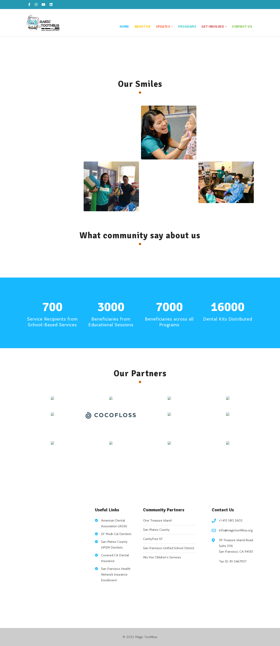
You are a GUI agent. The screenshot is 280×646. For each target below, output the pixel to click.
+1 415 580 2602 (230, 520)
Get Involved (212, 27)
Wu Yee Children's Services (162, 557)
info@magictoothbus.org (236, 530)
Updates (163, 27)
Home (124, 27)
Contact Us (242, 27)
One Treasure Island (157, 520)
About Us (142, 27)
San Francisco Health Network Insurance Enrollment (115, 574)
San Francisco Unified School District (168, 548)
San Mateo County (156, 530)
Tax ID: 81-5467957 (232, 561)
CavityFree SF (153, 539)
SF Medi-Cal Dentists (116, 534)
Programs (187, 27)
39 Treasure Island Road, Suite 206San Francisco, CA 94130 (236, 545)
